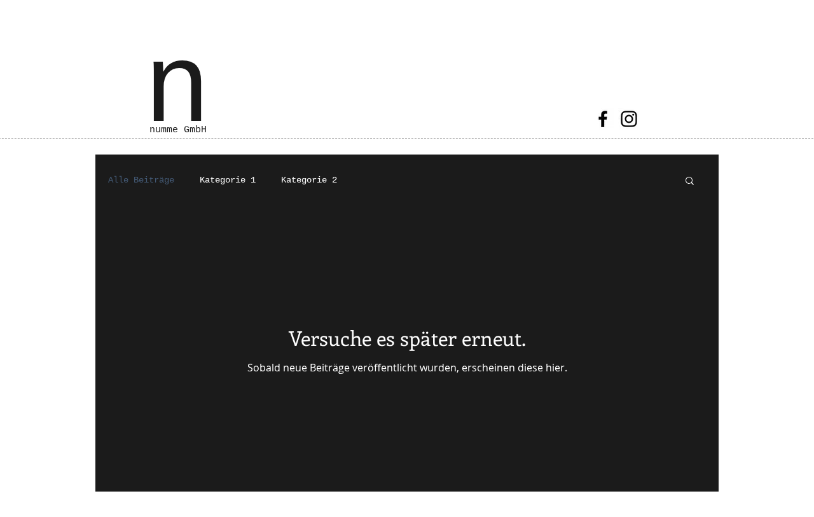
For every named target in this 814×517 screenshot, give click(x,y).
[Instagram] (629, 119)
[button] (690, 181)
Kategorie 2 (309, 180)
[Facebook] (603, 119)
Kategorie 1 (228, 180)
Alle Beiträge (141, 180)
